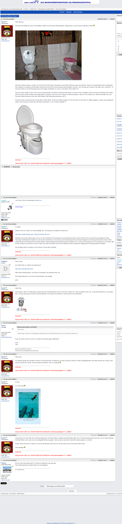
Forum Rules (12, 493)
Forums (26, 9)
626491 (113, 197)
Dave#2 (94, 197)
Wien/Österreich (5, 277)
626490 (113, 19)
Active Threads (77, 12)
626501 (113, 224)
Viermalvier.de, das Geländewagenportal (11, 9)
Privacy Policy (4, 493)
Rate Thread (13, 16)
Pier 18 (119, 121)
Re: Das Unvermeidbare (10, 197)
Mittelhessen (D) (5, 217)
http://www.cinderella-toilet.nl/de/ (24, 269)
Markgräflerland (5, 41)
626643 (113, 285)
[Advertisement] (58, 182)
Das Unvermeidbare (8, 19)
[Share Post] (108, 19)
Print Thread (4, 16)
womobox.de (38, 200)
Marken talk (33, 9)
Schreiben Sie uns (111, 493)
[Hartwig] (7, 472)
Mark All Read (20, 493)
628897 (113, 460)
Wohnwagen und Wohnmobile (46, 9)
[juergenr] (7, 210)
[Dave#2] (7, 36)
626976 (113, 435)
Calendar (68, 12)
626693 (113, 323)
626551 (113, 258)
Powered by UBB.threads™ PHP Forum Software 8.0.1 (61, 523)
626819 (113, 379)
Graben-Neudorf (5, 480)
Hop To (42, 486)
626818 (113, 354)
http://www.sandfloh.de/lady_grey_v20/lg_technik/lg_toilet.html (32, 234)
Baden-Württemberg (6, 337)
